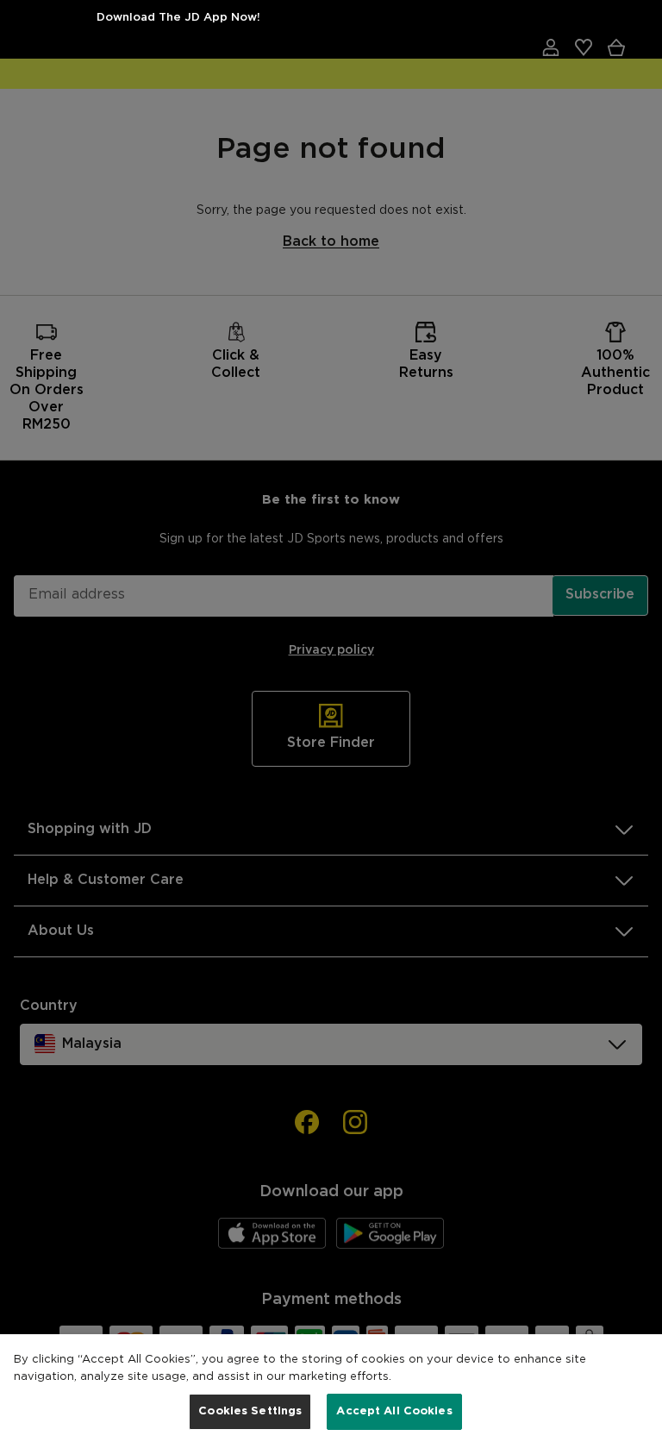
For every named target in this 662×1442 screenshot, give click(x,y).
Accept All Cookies (394, 1411)
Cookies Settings (250, 1411)
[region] (331, 1388)
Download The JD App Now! (178, 17)
